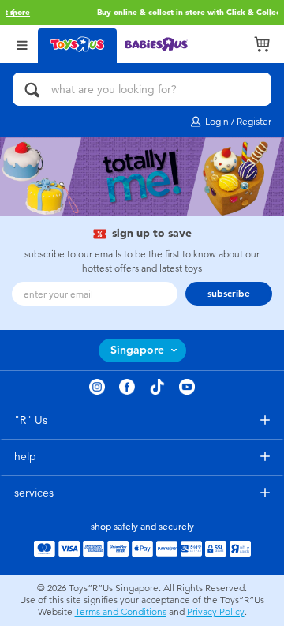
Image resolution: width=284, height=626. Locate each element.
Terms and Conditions (120, 611)
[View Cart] (261, 44)
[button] (12, 12)
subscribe (228, 293)
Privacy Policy (216, 611)
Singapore (137, 350)
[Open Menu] (22, 44)
